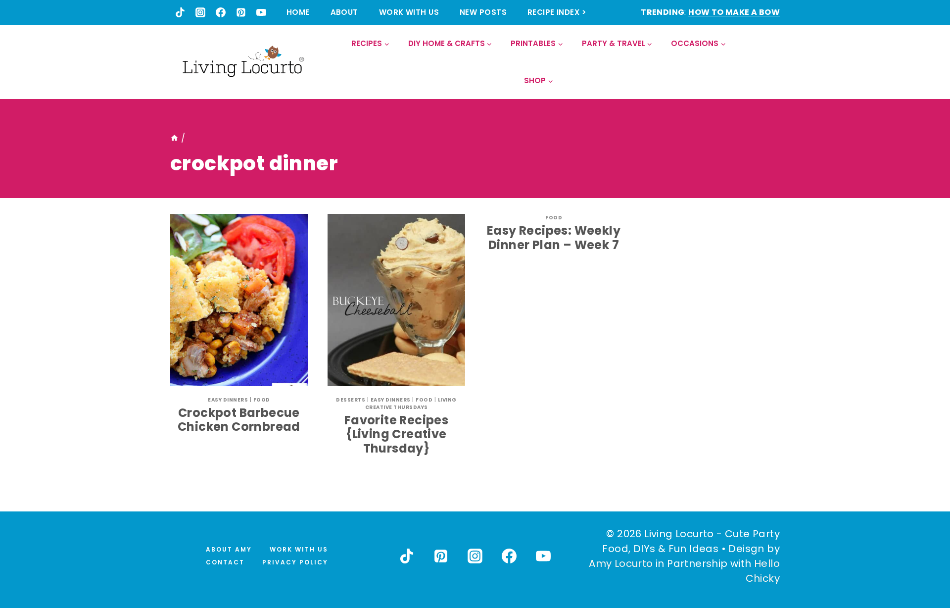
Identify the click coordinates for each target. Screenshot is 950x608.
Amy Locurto (621, 563)
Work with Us (409, 12)
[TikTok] (180, 12)
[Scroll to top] (920, 564)
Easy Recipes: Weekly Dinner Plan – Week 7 (553, 237)
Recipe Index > (556, 12)
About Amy (229, 549)
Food (261, 400)
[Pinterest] (241, 12)
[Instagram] (200, 12)
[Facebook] (221, 12)
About (344, 12)
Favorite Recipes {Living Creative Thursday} (396, 434)
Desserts (350, 400)
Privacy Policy (295, 562)
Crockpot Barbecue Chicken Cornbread (239, 420)
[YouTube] (261, 12)
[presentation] (239, 300)
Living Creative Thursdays (411, 403)
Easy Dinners (228, 400)
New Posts (483, 12)
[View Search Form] (771, 62)
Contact (225, 562)
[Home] (174, 138)
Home (298, 12)
